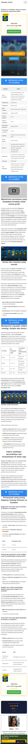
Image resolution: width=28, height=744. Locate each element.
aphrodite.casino (14, 151)
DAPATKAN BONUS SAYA (14, 31)
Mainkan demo (14, 58)
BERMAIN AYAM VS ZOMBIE (14, 53)
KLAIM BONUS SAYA (15, 741)
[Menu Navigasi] (25, 2)
